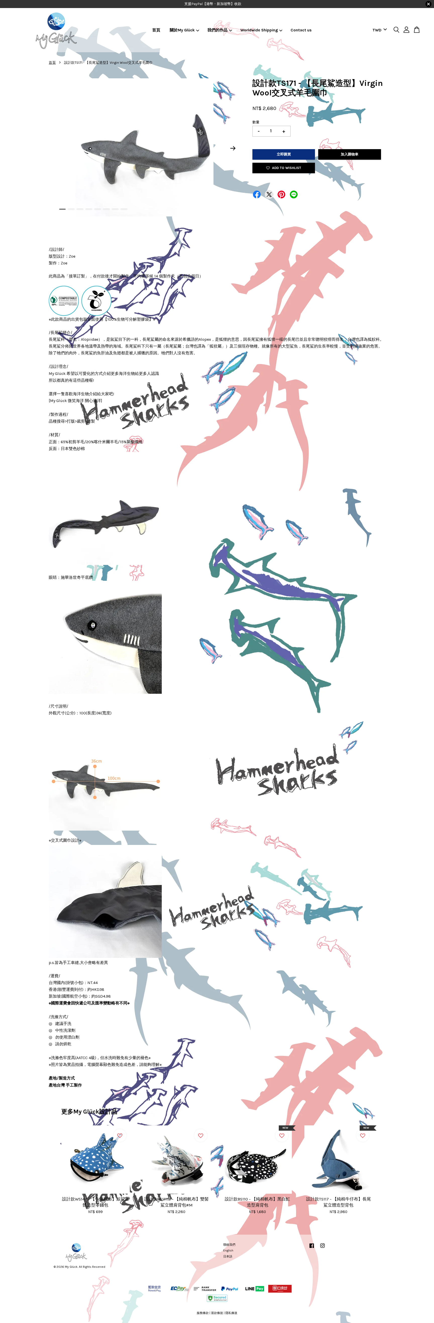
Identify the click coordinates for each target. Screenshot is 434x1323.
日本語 (227, 1256)
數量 (255, 122)
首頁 (156, 30)
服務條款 (203, 1313)
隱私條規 (231, 1313)
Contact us (301, 30)
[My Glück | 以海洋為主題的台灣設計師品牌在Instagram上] (322, 1248)
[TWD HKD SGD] (379, 30)
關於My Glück (182, 30)
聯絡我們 (229, 1244)
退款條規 (217, 1313)
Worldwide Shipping (259, 30)
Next (233, 148)
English (228, 1250)
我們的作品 (217, 30)
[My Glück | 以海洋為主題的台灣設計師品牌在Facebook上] (311, 1248)
